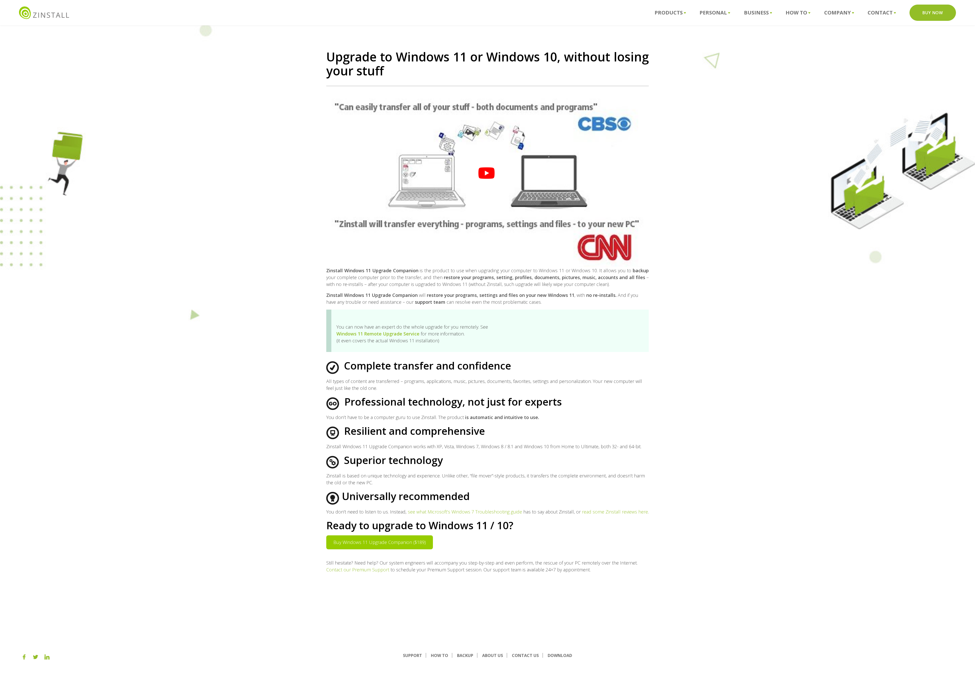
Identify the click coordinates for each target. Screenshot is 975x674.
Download (560, 655)
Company (837, 12)
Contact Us (525, 655)
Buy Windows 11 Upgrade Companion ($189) (379, 542)
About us (492, 655)
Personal (713, 12)
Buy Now (932, 12)
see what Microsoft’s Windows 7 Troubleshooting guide (465, 512)
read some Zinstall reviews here (615, 512)
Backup (465, 655)
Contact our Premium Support (357, 570)
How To (796, 12)
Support (412, 655)
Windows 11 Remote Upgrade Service (377, 334)
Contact (880, 12)
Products (669, 12)
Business (756, 12)
